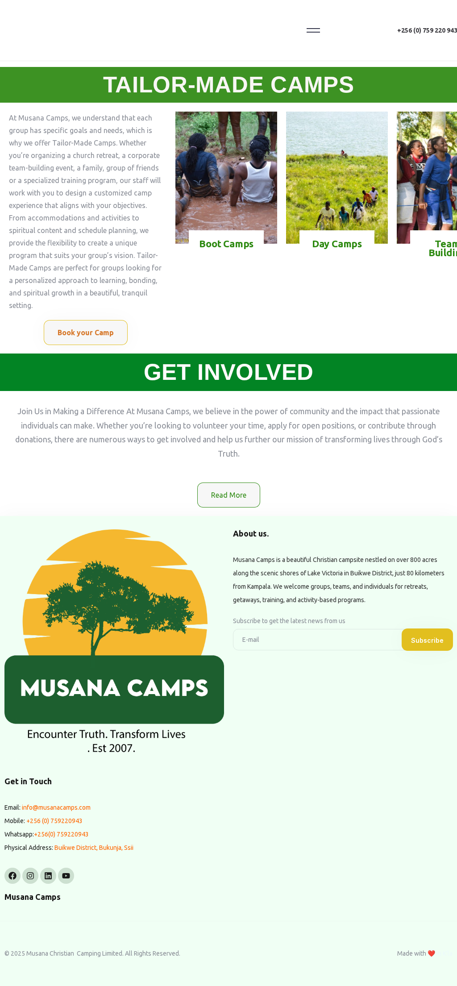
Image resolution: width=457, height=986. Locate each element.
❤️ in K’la (440, 953)
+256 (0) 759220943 (54, 820)
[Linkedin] (48, 876)
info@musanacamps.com (56, 807)
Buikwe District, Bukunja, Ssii (93, 847)
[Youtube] (66, 876)
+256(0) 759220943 (61, 834)
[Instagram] (30, 876)
